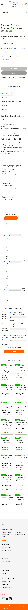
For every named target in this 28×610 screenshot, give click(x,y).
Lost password (6, 561)
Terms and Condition (8, 587)
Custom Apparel (6, 550)
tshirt (15, 82)
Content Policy (6, 581)
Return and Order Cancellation (13, 102)
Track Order (5, 570)
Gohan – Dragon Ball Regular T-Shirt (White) (6, 465)
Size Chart (5, 98)
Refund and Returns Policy (9, 579)
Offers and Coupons (7, 547)
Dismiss (6, 608)
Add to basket (14, 68)
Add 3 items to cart (10, 218)
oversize (11, 82)
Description (6, 94)
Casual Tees (11, 77)
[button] (6, 60)
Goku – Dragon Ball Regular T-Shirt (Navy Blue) (20, 412)
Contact (4, 590)
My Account (5, 545)
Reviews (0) (6, 110)
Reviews (4, 556)
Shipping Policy (6, 584)
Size (2, 54)
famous (6, 82)
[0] (25, 4)
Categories (18, 77)
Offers (4, 106)
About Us (4, 573)
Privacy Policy (6, 576)
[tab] (14, 94)
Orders (4, 553)
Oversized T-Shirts (11, 80)
